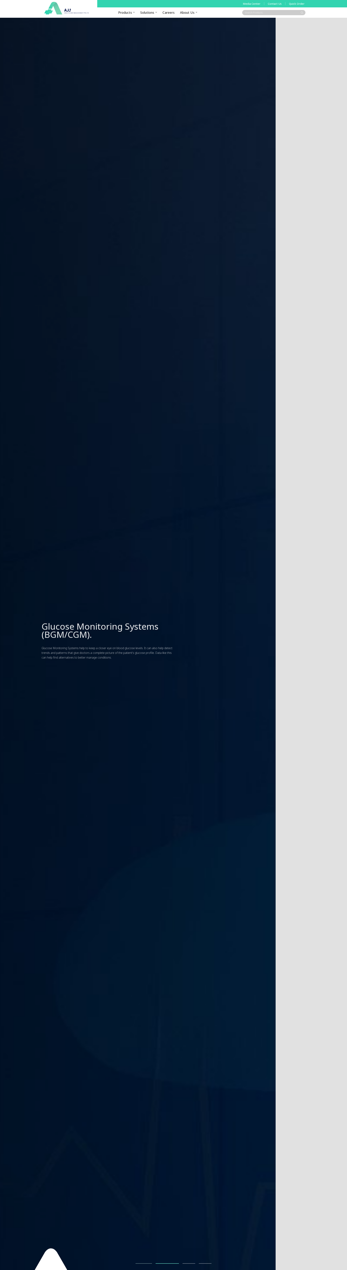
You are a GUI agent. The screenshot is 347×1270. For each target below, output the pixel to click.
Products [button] (125, 12)
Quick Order (297, 3)
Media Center (251, 3)
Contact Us (275, 3)
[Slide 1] (142, 1263)
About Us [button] (187, 12)
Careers (168, 12)
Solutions (147, 12)
